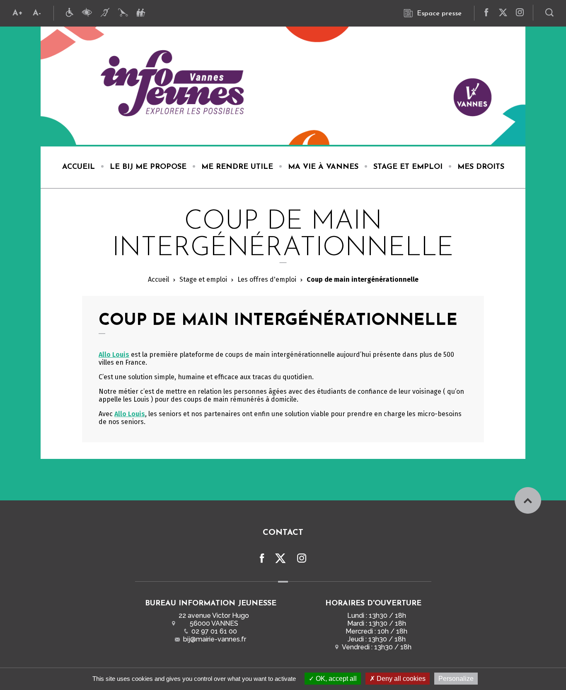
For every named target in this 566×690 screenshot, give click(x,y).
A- (37, 13)
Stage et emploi (203, 279)
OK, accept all (335, 678)
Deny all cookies (400, 678)
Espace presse (439, 13)
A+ (17, 13)
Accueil (158, 279)
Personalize (456, 678)
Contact (283, 533)
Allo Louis (114, 354)
